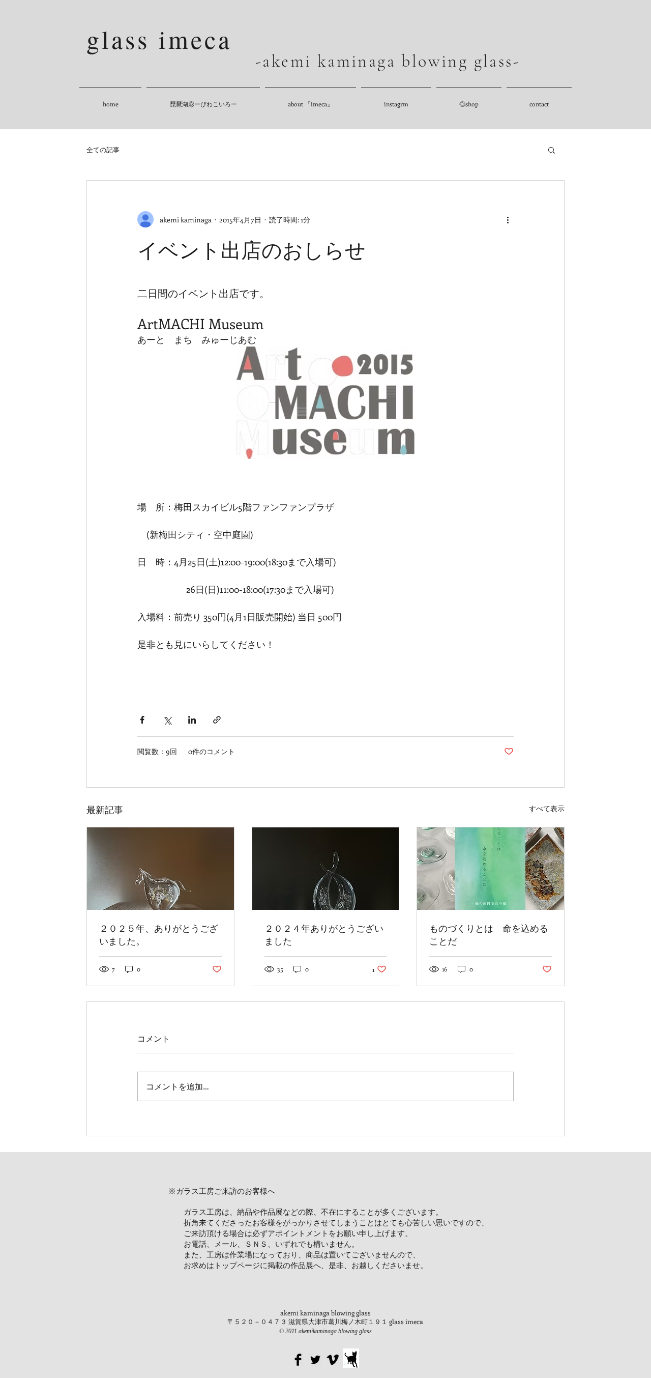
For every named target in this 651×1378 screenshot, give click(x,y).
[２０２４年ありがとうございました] (325, 868)
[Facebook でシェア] (142, 720)
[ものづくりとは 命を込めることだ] (490, 868)
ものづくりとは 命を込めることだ (488, 934)
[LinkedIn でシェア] (192, 720)
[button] (551, 150)
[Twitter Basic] (315, 1360)
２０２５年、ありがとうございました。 (158, 934)
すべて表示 (547, 808)
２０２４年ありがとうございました (323, 934)
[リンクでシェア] (217, 720)
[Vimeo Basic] (333, 1360)
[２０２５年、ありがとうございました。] (160, 868)
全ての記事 (103, 149)
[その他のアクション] (507, 219)
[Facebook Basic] (298, 1360)
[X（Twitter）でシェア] (167, 720)
